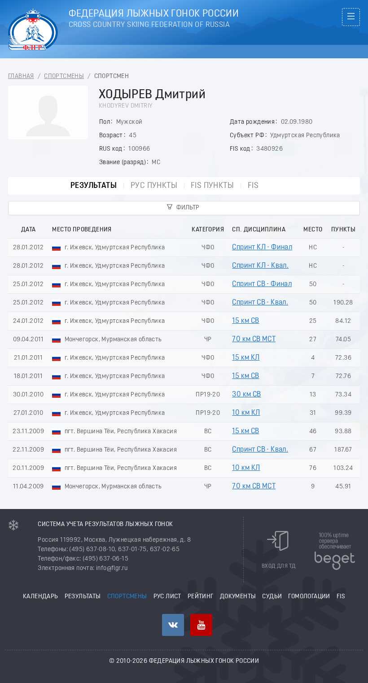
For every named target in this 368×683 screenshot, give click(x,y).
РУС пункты (154, 186)
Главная (21, 76)
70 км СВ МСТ (254, 339)
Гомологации (309, 596)
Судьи (272, 596)
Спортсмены (64, 76)
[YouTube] (201, 625)
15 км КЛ (245, 357)
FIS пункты (212, 186)
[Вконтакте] (173, 625)
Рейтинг (201, 596)
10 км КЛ (246, 413)
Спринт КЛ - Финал (262, 247)
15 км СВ (245, 321)
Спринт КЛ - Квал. (260, 266)
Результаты (93, 186)
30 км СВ (246, 394)
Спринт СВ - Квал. (260, 302)
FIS (253, 186)
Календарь (40, 596)
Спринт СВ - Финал (262, 284)
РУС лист (167, 596)
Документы (238, 596)
